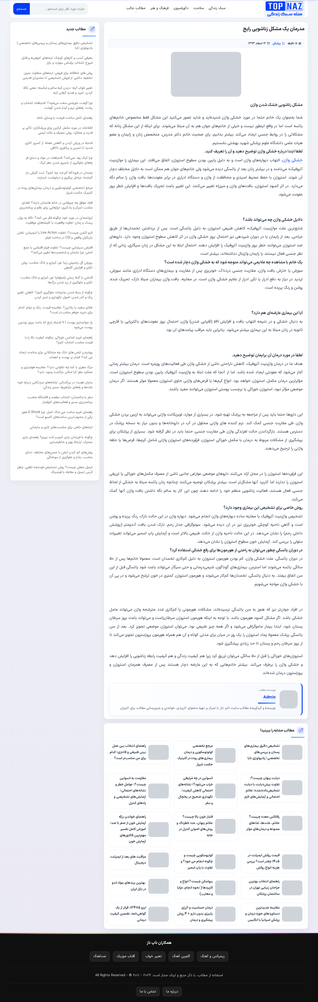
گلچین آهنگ (181, 956)
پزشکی (277, 43)
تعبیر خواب (153, 956)
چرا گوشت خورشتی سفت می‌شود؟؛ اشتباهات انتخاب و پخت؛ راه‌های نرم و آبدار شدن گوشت (57, 105)
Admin (269, 697)
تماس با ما (148, 991)
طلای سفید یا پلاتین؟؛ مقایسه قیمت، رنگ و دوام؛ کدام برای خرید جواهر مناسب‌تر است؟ (55, 310)
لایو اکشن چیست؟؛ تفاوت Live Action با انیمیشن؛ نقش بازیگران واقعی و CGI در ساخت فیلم (55, 235)
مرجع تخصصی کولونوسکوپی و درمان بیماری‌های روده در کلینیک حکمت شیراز (55, 190)
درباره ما (172, 991)
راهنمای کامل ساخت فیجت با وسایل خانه (65, 117)
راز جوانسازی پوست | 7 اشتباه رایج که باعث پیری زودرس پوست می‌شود (55, 325)
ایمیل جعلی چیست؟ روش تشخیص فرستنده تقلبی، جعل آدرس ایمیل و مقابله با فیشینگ (55, 469)
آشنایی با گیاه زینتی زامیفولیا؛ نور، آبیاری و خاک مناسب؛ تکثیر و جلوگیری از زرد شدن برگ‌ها (56, 280)
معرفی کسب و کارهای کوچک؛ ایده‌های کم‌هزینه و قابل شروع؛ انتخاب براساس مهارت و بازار (57, 60)
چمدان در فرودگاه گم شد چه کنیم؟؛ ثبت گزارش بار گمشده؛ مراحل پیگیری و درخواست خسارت (59, 175)
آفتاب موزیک (126, 956)
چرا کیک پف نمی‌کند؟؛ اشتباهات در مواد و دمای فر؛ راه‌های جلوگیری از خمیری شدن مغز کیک (59, 160)
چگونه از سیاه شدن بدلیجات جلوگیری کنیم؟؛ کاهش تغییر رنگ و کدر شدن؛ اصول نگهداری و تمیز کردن (55, 295)
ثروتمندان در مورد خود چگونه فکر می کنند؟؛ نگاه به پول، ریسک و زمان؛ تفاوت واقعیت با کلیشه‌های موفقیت (55, 220)
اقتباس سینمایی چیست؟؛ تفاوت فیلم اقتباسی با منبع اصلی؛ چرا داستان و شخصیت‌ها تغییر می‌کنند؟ (58, 250)
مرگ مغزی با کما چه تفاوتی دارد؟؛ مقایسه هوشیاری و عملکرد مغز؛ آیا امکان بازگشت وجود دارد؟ (57, 370)
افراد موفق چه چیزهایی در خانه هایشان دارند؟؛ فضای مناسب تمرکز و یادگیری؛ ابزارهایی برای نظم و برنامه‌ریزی (56, 205)
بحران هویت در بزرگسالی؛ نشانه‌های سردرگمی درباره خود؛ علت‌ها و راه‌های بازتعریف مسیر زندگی (55, 385)
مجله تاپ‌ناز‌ (284, 9)
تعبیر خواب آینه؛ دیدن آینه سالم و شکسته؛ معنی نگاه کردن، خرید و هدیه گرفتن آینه (58, 90)
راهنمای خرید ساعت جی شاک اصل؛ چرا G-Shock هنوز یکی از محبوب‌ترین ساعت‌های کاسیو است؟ (57, 415)
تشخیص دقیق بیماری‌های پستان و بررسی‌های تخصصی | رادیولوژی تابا (55, 45)
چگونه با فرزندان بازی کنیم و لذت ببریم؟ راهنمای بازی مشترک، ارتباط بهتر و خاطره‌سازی (57, 440)
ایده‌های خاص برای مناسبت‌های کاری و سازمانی (61, 427)
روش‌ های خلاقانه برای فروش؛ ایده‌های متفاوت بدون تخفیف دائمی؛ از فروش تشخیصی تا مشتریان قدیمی (58, 75)
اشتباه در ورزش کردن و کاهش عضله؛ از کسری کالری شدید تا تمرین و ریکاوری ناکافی (59, 145)
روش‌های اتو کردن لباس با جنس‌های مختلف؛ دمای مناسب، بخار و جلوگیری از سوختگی (59, 455)
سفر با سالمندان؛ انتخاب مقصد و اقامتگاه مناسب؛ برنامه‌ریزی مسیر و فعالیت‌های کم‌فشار (60, 400)
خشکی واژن (292, 160)
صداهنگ (99, 956)
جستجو (22, 9)
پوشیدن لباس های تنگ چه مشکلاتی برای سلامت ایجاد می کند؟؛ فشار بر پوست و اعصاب (56, 355)
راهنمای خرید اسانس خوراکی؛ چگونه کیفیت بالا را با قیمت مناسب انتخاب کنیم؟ (59, 340)
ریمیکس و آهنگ (213, 956)
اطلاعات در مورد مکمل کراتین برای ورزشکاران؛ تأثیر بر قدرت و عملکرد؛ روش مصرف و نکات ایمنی (57, 130)
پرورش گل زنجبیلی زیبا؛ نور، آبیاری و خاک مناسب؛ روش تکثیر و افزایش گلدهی (57, 265)
